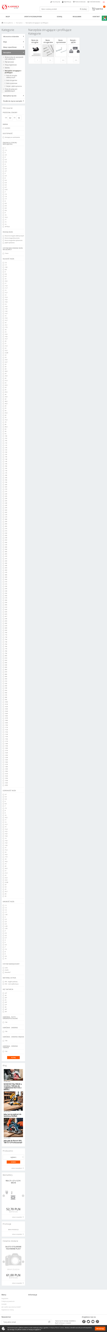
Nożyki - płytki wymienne (14, 86)
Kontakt (96, 17)
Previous (4, 1196)
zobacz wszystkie (17, 1217)
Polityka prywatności (8, 1301)
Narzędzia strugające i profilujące (13, 72)
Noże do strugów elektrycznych (11, 76)
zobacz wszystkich (16, 1168)
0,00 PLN (99, 9)
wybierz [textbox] (13, 1157)
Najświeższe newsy (8, 1310)
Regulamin (77, 17)
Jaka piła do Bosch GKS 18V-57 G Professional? (13, 1142)
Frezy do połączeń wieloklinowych (11, 90)
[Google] (97, 1322)
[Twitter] (88, 1322)
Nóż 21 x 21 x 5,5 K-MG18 (13, 1182)
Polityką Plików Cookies (57, 1328)
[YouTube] (92, 1322)
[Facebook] (83, 1322)
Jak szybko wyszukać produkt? (11, 1307)
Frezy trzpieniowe (11, 65)
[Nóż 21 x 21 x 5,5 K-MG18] (13, 1195)
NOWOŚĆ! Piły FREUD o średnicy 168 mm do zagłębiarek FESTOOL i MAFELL (13, 1087)
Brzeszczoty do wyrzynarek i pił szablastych (14, 58)
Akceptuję (100, 1329)
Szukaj (59, 17)
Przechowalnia (80, 2)
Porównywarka (95, 2)
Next (23, 1196)
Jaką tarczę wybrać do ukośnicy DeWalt (12, 1115)
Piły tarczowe (9, 62)
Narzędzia (19, 23)
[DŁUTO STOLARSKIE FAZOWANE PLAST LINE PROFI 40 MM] (13, 1261)
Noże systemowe (11, 83)
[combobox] (13, 1157)
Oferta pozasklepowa (33, 17)
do (14, 118)
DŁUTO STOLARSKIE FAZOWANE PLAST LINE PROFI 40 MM (13, 1249)
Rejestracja (67, 2)
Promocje (7, 1224)
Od (6, 118)
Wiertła (7, 68)
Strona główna (8, 23)
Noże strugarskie (11, 80)
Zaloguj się (56, 2)
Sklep (8, 17)
